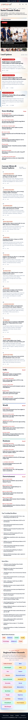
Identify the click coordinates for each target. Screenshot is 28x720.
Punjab (7, 695)
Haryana (8, 675)
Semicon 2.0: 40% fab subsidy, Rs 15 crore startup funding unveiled (13, 533)
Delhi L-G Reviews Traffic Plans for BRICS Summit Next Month (13, 581)
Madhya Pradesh (8, 687)
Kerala (20, 683)
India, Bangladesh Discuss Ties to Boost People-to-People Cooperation (15, 603)
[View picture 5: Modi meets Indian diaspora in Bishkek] (24, 49)
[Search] (19, 4)
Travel (20, 641)
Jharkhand (20, 679)
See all (23, 370)
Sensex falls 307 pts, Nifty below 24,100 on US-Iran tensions (14, 521)
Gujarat (20, 671)
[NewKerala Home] (6, 4)
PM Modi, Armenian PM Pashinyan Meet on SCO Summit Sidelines (15, 542)
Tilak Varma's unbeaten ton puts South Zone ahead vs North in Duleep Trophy (14, 598)
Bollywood (13, 641)
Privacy (11, 715)
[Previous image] (2, 34)
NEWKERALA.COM (13, 717)
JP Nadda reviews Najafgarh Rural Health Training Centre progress (13, 565)
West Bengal (8, 706)
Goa (8, 671)
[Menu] (26, 4)
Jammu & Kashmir (7, 679)
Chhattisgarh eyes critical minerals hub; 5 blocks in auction (15, 573)
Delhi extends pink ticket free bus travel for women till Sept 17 (13, 525)
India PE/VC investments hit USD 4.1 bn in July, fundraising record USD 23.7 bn (14, 517)
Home (24, 111)
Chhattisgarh (7, 667)
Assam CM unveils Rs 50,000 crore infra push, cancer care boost (14, 577)
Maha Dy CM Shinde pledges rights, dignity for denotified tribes (14, 554)
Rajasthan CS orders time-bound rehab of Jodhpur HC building (13, 569)
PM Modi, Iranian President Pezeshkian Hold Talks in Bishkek (14, 529)
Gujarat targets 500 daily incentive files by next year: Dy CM (14, 611)
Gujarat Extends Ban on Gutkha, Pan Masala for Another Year (14, 628)
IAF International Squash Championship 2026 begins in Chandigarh (14, 594)
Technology (6, 641)
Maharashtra (20, 687)
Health (22, 637)
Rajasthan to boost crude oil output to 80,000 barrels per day (14, 586)
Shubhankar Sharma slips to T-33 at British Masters (13, 624)
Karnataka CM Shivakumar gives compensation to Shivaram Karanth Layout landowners (15, 615)
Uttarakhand (7, 702)
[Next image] (26, 34)
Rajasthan (20, 695)
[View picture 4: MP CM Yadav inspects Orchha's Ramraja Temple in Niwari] (19, 49)
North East (7, 691)
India (4, 637)
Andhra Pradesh (8, 663)
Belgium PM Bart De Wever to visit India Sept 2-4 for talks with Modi (15, 607)
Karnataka (7, 683)
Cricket (16, 637)
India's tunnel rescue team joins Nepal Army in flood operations (14, 590)
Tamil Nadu (7, 698)
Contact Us (23, 715)
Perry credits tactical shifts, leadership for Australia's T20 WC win (13, 619)
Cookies (17, 715)
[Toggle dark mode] (23, 4)
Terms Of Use (6, 715)
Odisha (20, 691)
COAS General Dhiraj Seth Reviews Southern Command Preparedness (14, 546)
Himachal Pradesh (20, 675)
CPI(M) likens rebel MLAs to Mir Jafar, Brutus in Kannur (14, 538)
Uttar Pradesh (20, 702)
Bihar (20, 663)
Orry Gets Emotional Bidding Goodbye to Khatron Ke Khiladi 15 (13, 550)
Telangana (20, 698)
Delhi (20, 667)
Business (10, 637)
